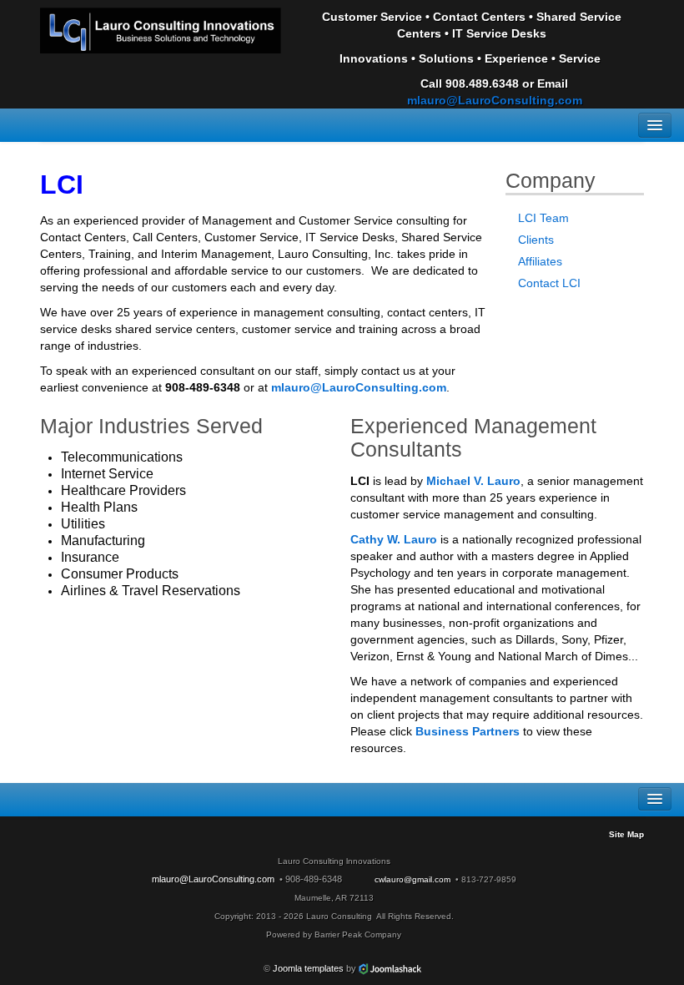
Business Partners (469, 731)
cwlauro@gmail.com (412, 879)
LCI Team (543, 218)
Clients (536, 239)
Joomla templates (308, 968)
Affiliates (540, 261)
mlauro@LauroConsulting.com (494, 100)
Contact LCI (549, 283)
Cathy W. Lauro (393, 539)
